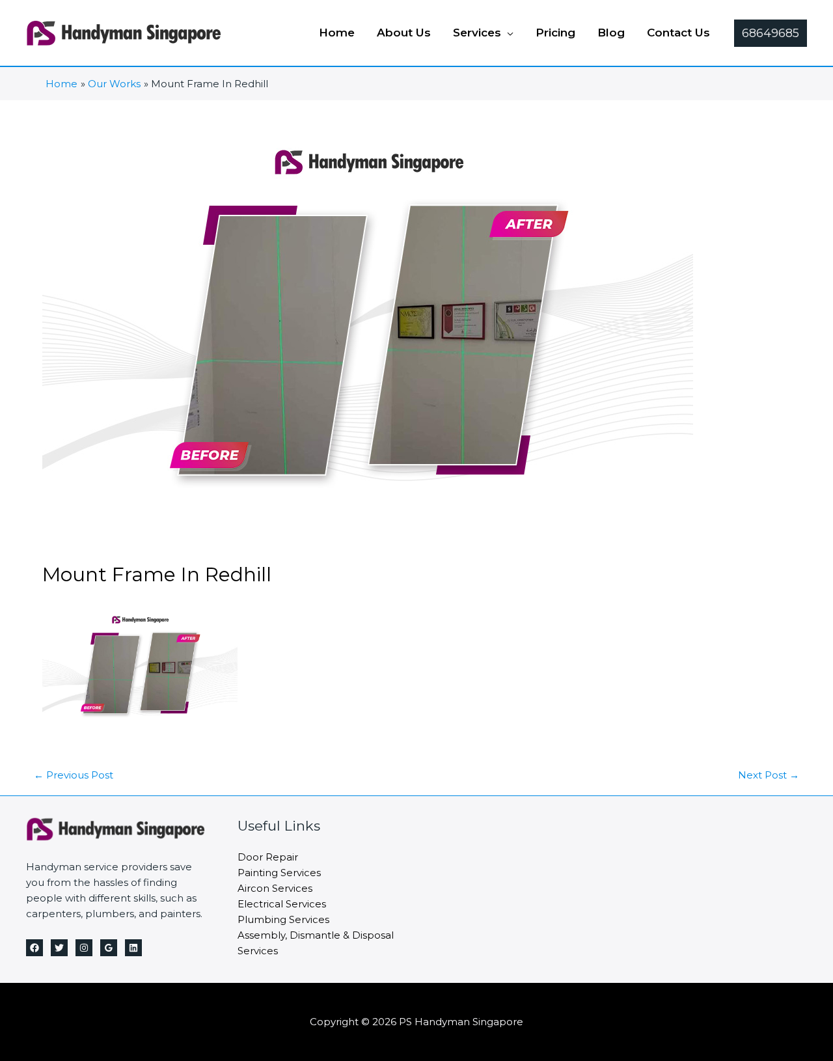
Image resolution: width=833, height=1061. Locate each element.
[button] (507, 32)
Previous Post (73, 775)
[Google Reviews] (108, 947)
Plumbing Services (283, 919)
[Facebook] (34, 947)
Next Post (768, 775)
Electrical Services (282, 904)
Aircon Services (275, 888)
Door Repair (268, 857)
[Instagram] (83, 947)
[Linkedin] (133, 947)
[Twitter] (59, 947)
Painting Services (279, 872)
